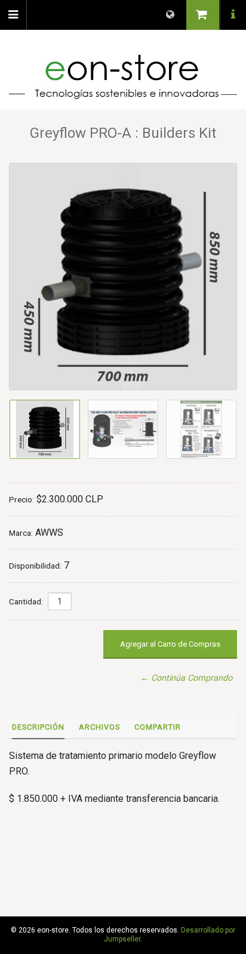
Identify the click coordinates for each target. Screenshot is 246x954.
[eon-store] (123, 77)
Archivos (99, 727)
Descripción (38, 727)
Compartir (157, 727)
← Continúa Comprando (186, 678)
